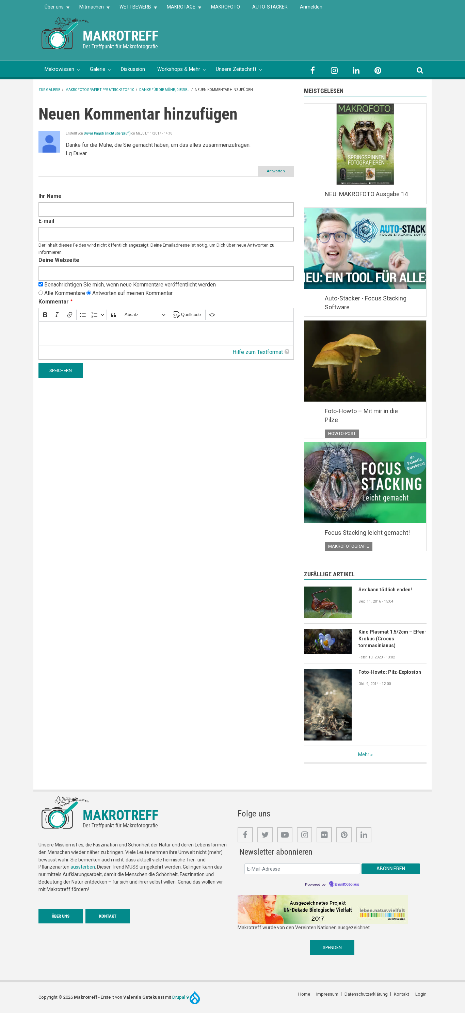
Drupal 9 (181, 997)
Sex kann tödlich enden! (385, 589)
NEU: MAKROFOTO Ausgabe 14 (366, 194)
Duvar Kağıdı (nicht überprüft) (107, 133)
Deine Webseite (58, 260)
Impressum (327, 994)
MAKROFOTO (225, 7)
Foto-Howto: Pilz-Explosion (389, 672)
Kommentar (53, 301)
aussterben (82, 867)
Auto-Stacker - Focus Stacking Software (365, 303)
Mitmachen (88, 9)
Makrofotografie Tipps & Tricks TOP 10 (99, 90)
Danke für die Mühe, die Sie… (164, 90)
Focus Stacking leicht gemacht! (367, 532)
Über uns (51, 9)
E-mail (46, 221)
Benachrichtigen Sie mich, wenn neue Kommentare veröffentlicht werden (130, 284)
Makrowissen (59, 69)
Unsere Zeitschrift (236, 69)
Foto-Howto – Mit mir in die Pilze (361, 415)
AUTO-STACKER (270, 7)
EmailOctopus (347, 884)
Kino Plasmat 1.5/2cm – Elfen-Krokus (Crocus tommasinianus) (392, 638)
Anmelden (311, 7)
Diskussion (133, 69)
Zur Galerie (49, 90)
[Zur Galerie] (65, 32)
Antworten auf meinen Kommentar (132, 293)
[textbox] (166, 333)
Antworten (276, 171)
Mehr (363, 754)
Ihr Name (50, 196)
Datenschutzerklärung (366, 994)
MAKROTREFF (120, 36)
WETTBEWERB (132, 9)
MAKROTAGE (178, 9)
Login (421, 994)
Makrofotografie (348, 546)
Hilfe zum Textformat (258, 352)
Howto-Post (342, 433)
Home (304, 994)
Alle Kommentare (64, 293)
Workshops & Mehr (178, 69)
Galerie (97, 69)
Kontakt (107, 916)
